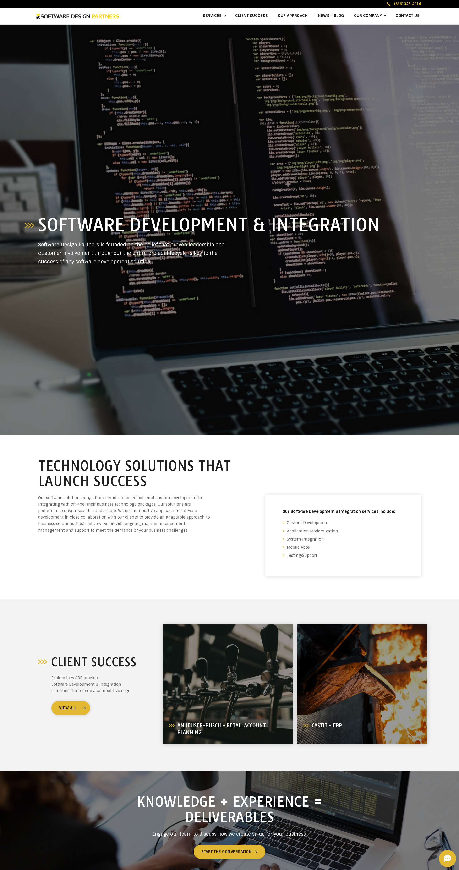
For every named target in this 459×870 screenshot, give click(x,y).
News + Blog (331, 15)
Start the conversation (226, 851)
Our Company (368, 15)
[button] (370, 16)
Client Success (251, 15)
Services (212, 15)
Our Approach (293, 15)
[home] (77, 16)
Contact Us (408, 15)
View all (67, 708)
